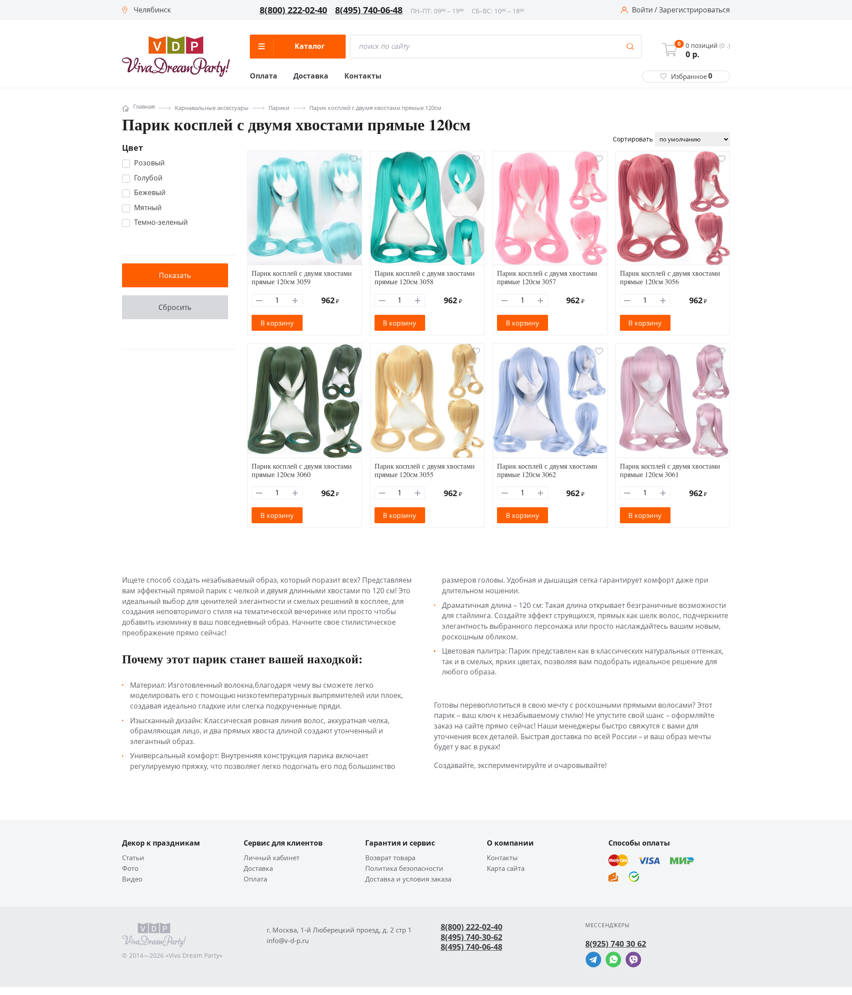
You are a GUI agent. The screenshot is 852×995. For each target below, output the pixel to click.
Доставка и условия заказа (408, 879)
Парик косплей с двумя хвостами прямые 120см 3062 (547, 470)
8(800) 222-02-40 (293, 10)
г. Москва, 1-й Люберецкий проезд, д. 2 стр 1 (339, 930)
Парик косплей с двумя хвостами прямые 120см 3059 (302, 277)
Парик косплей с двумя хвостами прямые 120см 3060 (302, 470)
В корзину (277, 322)
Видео (132, 879)
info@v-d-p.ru (288, 940)
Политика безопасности (404, 868)
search (630, 46)
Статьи (133, 857)
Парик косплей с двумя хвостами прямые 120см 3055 (425, 470)
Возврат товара (390, 857)
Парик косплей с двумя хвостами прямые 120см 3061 (670, 470)
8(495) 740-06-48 (368, 10)
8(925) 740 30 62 (615, 944)
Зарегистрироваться (694, 10)
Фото (130, 868)
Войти (642, 10)
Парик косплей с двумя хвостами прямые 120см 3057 (547, 277)
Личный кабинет (272, 857)
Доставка (310, 76)
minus (259, 300)
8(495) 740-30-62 (471, 937)
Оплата (263, 76)
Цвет (132, 148)
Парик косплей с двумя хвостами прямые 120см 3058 (425, 277)
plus (295, 300)
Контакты (363, 76)
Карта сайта (506, 868)
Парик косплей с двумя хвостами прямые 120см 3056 (670, 277)
